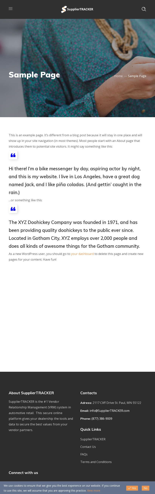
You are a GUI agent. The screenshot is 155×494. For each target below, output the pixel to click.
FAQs (84, 454)
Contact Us (88, 447)
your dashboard (82, 254)
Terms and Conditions (96, 462)
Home (118, 76)
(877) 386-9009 (101, 419)
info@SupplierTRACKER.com (109, 411)
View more (93, 490)
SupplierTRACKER (92, 439)
